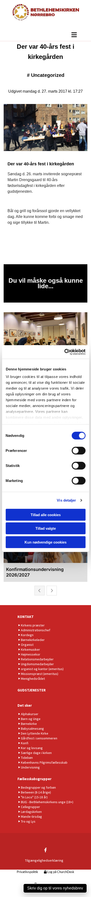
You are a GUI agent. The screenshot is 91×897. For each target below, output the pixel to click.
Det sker (24, 705)
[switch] (78, 450)
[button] (45, 35)
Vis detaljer (66, 500)
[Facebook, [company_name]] (45, 850)
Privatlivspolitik (27, 872)
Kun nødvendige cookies (45, 542)
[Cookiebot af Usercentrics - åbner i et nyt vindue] (64, 352)
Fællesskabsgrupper (34, 779)
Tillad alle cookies (46, 515)
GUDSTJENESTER (31, 690)
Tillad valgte (45, 528)
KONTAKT (25, 616)
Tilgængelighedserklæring (44, 860)
